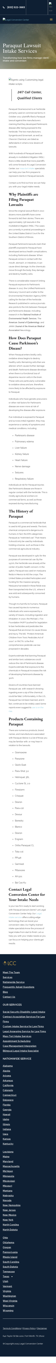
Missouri (7, 1186)
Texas (6, 1276)
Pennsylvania (10, 1252)
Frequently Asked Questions (18, 987)
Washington (9, 1296)
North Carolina (11, 1224)
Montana (7, 1190)
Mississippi (9, 1181)
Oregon (7, 1247)
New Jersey (9, 1210)
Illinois (6, 1124)
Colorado (8, 1090)
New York (8, 1220)
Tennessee (9, 1271)
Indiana (7, 1129)
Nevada (7, 1200)
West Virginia (10, 1301)
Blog (5, 992)
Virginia (7, 1291)
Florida (7, 1105)
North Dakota (10, 1229)
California (8, 1085)
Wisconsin (8, 1305)
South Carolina (11, 1262)
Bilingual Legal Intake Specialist (21, 1051)
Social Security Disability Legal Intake (24, 1012)
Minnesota (8, 1176)
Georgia (7, 1109)
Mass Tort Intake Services (17, 1036)
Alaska (6, 1071)
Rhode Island (10, 1257)
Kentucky (8, 1144)
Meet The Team (11, 972)
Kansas (7, 1139)
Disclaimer (42, 1328)
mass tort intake (27, 168)
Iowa (5, 1134)
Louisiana (8, 1152)
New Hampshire (12, 1205)
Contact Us (9, 997)
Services (7, 977)
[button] (51, 19)
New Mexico (9, 1215)
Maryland (8, 1161)
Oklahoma (8, 1242)
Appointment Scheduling (16, 1041)
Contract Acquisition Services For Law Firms (24, 1019)
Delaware (8, 1100)
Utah (5, 1281)
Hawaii (6, 1114)
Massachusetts (11, 1166)
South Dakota (10, 1267)
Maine (6, 1156)
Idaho (6, 1119)
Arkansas (8, 1080)
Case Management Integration (19, 1046)
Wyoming (8, 1310)
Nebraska (8, 1195)
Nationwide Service (14, 982)
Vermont (7, 1286)
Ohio (5, 1237)
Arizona (7, 1075)
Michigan (8, 1171)
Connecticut (9, 1095)
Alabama (8, 1066)
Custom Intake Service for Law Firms (23, 1026)
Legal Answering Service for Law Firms (24, 1031)
